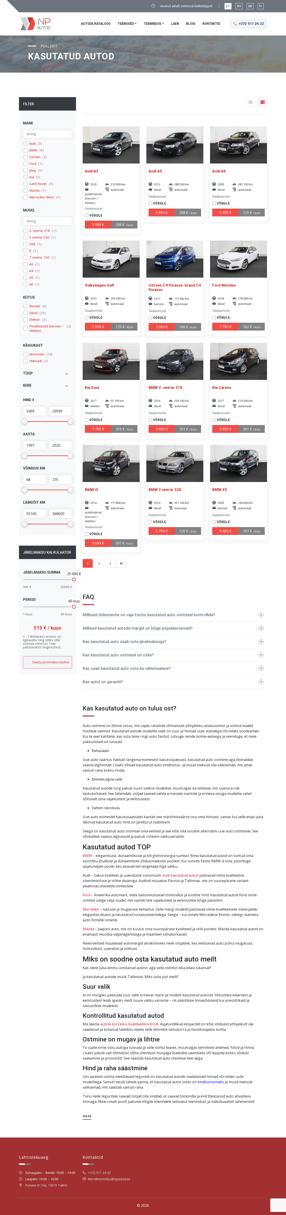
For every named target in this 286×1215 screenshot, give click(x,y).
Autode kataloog (96, 23)
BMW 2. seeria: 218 (165, 387)
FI (260, 6)
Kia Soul (92, 387)
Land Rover (38, 184)
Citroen (34, 157)
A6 (31, 284)
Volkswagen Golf (99, 285)
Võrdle (96, 215)
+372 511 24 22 (99, 1173)
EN (250, 6)
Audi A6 (219, 171)
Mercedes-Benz (41, 197)
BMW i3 (91, 489)
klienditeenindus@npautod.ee (109, 1179)
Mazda (34, 190)
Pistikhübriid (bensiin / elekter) (46, 328)
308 (32, 244)
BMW (33, 150)
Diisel (33, 313)
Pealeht (49, 46)
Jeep (32, 170)
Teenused (126, 23)
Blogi (190, 23)
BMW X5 (219, 489)
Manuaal (35, 361)
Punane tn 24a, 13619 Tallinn (46, 1185)
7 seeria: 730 (39, 257)
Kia (31, 177)
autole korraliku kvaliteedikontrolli (129, 1024)
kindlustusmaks (211, 1081)
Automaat (36, 354)
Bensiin (34, 306)
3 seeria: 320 (39, 237)
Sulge (87, 1116)
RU (239, 6)
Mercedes (91, 909)
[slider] (74, 579)
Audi (32, 143)
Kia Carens (221, 387)
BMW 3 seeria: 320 (165, 489)
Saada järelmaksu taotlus (50, 662)
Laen (175, 23)
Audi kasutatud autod (180, 875)
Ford (32, 163)
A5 (31, 277)
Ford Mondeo (224, 285)
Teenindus (152, 23)
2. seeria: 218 (39, 230)
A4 (31, 271)
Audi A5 (155, 171)
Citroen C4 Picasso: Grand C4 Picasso (175, 287)
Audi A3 (91, 171)
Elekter (34, 319)
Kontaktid (211, 23)
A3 (31, 264)
